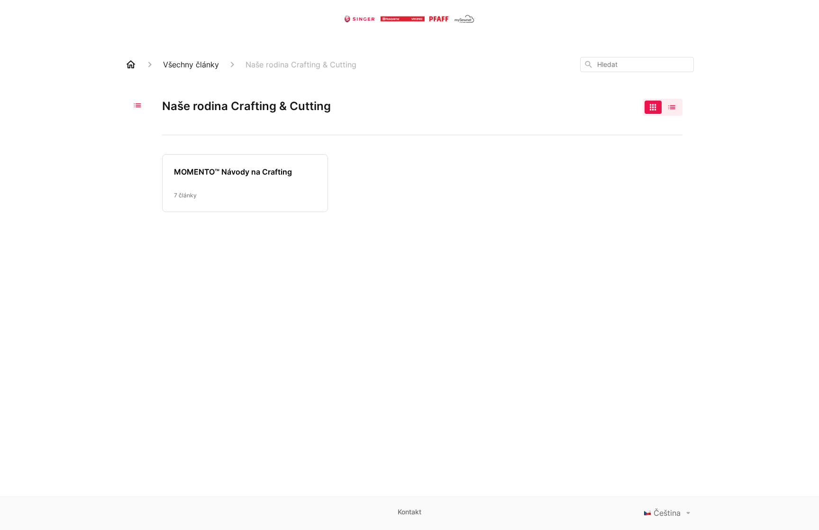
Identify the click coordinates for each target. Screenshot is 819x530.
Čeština (667, 513)
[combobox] (637, 64)
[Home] (130, 64)
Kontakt (409, 512)
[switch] (662, 107)
